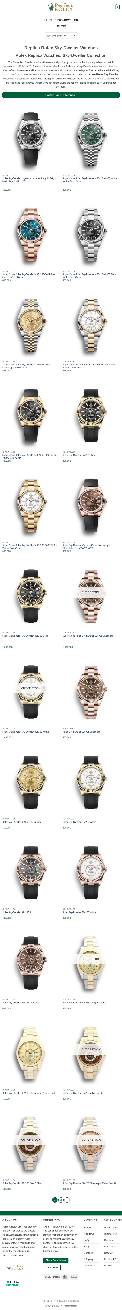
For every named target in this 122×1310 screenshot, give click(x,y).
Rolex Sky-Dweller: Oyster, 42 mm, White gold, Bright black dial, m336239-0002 (29, 180)
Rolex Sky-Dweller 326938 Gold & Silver (22, 1183)
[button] (4, 7)
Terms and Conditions (66, 1301)
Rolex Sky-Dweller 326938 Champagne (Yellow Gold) (28, 1093)
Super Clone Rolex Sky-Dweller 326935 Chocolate (88, 635)
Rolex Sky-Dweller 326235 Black (18, 912)
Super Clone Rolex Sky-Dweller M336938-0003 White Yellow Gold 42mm (29, 547)
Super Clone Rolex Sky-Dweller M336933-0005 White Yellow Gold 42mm (90, 366)
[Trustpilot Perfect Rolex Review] (12, 1283)
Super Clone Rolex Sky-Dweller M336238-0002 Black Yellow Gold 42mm (29, 456)
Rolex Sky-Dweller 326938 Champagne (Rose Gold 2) (89, 1183)
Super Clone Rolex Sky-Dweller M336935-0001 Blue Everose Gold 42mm (28, 276)
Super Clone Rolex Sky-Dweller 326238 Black (25, 635)
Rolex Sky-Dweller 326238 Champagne (21, 822)
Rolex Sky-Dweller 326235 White (79, 912)
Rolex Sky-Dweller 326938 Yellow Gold (82, 1093)
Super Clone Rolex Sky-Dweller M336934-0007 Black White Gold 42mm (89, 276)
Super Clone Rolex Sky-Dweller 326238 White (25, 731)
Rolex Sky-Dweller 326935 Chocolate (81, 731)
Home (48, 20)
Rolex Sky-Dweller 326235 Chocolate (21, 1002)
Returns (47, 1301)
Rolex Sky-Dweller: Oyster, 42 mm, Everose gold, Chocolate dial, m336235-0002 (87, 547)
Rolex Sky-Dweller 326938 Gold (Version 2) (84, 1002)
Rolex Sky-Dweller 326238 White (79, 822)
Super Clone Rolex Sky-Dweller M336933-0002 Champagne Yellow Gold (26, 366)
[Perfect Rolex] (61, 7)
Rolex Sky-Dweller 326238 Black (79, 455)
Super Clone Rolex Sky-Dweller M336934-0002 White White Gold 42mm (90, 180)
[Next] (67, 1200)
